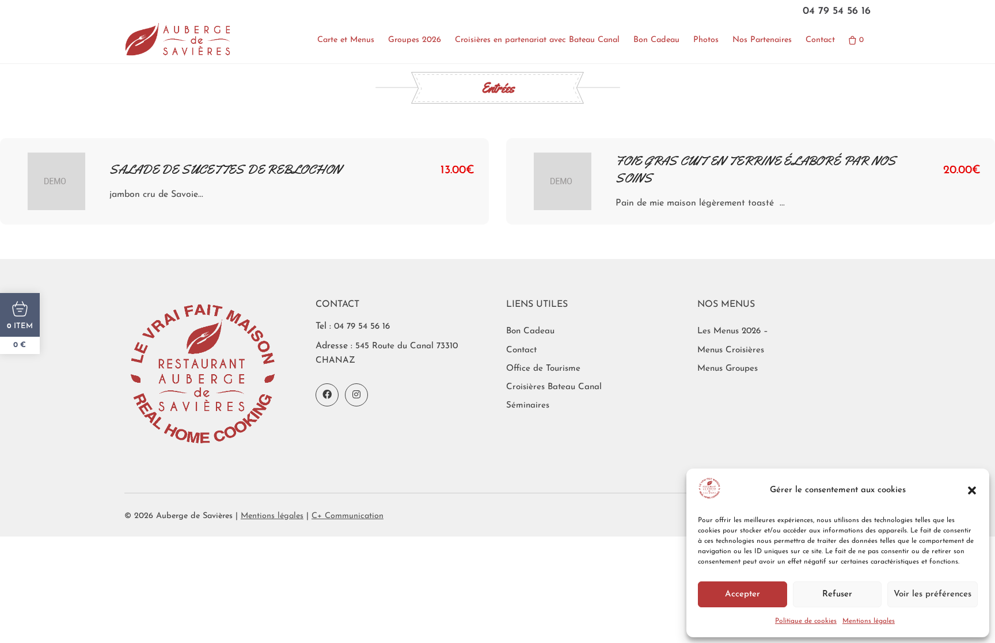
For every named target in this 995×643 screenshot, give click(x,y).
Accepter (742, 594)
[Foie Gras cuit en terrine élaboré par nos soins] (562, 181)
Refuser (837, 594)
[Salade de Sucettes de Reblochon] (56, 181)
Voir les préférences (932, 594)
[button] (972, 490)
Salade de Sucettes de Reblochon (225, 170)
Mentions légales (868, 621)
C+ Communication (347, 516)
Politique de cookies (806, 621)
